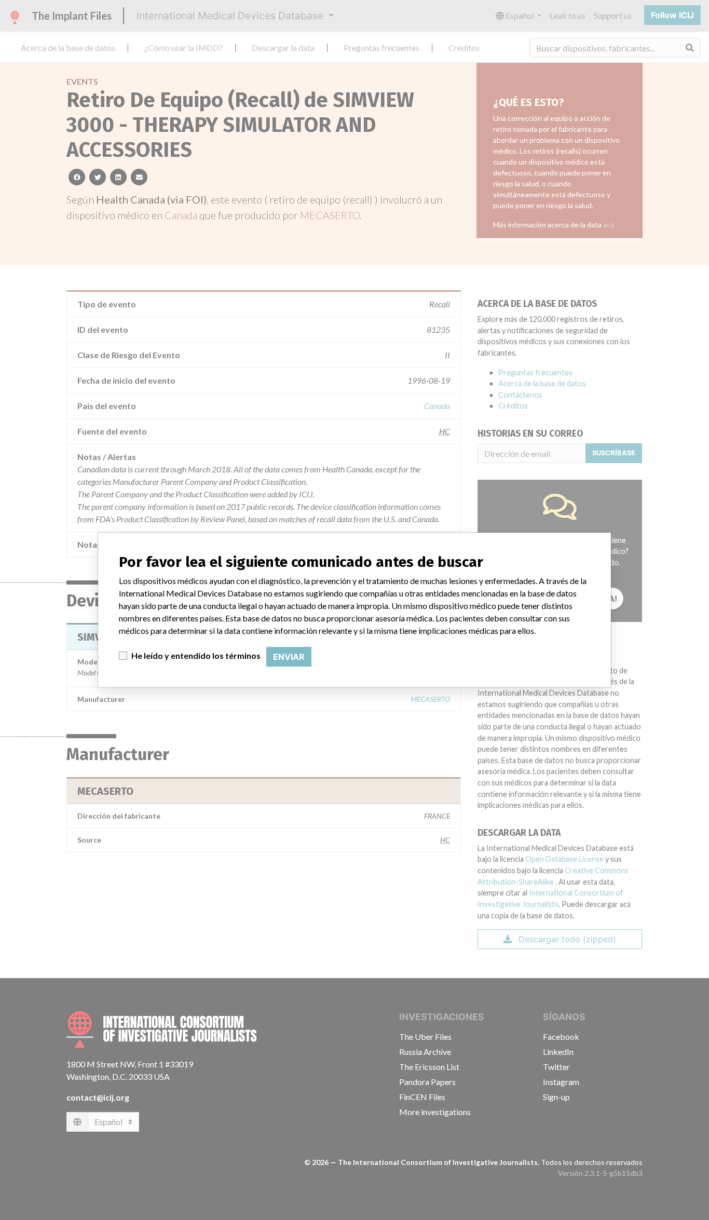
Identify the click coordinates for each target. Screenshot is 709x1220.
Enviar (289, 657)
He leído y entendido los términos (196, 655)
